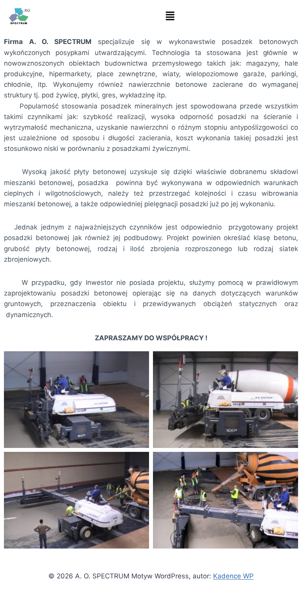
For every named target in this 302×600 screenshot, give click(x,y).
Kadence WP (233, 576)
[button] (170, 16)
